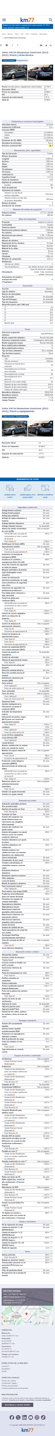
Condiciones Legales (9, 1383)
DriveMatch (6, 1369)
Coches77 (5, 1366)
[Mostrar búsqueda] (50, 20)
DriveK (4, 1371)
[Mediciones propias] (17, 45)
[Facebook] (12, 1417)
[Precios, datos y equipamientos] (12, 45)
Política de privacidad (10, 1386)
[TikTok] (43, 1417)
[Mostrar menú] (4, 20)
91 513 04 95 (17, 1303)
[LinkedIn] (24, 1417)
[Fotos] (7, 45)
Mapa (23, 1297)
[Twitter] (18, 1417)
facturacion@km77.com (10, 1351)
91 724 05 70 (20, 1300)
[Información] (1, 45)
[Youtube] (30, 1417)
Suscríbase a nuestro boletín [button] (17, 1405)
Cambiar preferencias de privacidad (15, 1388)
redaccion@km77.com (10, 1336)
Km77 (27, 20)
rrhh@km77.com (8, 1357)
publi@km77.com (8, 1343)
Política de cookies (9, 1381)
